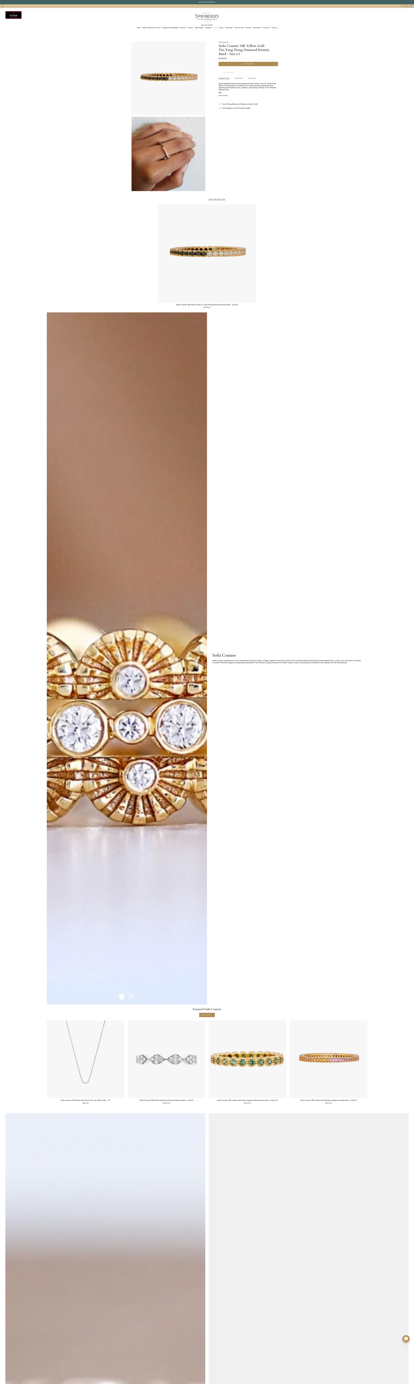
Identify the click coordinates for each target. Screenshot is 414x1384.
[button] (2, 6)
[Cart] (411, 6)
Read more (223, 95)
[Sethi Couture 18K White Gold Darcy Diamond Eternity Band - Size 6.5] (166, 1059)
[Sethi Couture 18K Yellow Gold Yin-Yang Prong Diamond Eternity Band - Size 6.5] (207, 253)
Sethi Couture (223, 42)
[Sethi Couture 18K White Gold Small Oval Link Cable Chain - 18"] (85, 1059)
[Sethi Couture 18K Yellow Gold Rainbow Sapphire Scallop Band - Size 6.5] (328, 1059)
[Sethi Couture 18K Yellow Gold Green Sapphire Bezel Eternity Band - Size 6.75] (247, 1059)
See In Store (228, 73)
